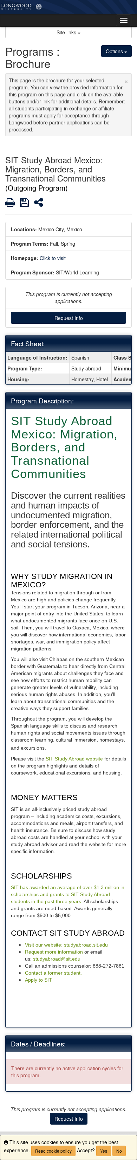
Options (115, 51)
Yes (103, 1151)
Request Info (68, 317)
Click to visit (53, 257)
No (119, 1151)
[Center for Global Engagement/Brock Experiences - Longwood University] (68, 7)
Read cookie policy (53, 1151)
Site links (67, 32)
